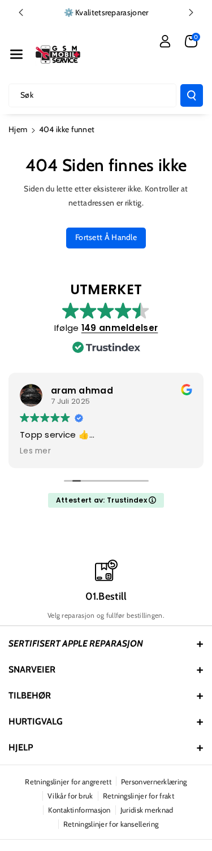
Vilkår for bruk (70, 795)
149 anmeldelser (119, 328)
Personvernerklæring (154, 781)
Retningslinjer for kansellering (110, 823)
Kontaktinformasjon (79, 809)
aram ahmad (82, 390)
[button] (16, 54)
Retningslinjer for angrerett (68, 781)
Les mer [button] (35, 451)
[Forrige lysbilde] (20, 12)
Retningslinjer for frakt (138, 795)
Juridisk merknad (147, 809)
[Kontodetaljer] (165, 41)
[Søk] (191, 95)
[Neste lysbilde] (191, 12)
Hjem (17, 129)
